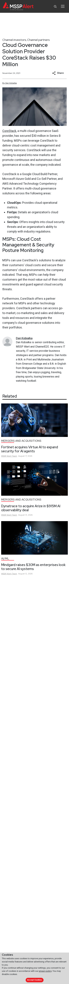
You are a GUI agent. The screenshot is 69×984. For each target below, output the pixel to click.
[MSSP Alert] (18, 6)
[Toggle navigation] (63, 6)
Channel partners (38, 40)
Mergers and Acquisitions (21, 441)
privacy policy (45, 971)
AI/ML (5, 558)
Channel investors (14, 40)
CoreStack (9, 131)
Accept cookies (34, 980)
